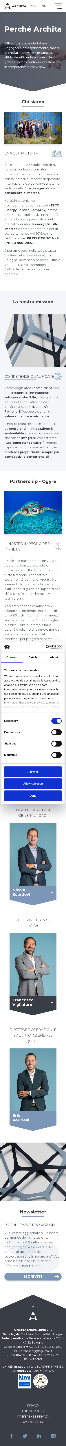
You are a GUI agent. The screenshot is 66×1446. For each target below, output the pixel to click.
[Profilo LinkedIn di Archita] (39, 1436)
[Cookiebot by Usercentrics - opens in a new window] (46, 647)
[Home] (26, 6)
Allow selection (33, 783)
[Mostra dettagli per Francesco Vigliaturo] (51, 1002)
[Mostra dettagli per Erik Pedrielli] (51, 1118)
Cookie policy (33, 1411)
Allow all (32, 771)
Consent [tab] (11, 657)
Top (33, 1306)
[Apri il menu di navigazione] (58, 6)
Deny (33, 795)
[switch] (56, 732)
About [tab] (54, 657)
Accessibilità (33, 1422)
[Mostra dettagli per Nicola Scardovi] (51, 892)
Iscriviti (33, 1276)
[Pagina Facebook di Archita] (11, 1436)
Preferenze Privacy (33, 1416)
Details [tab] (33, 657)
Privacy (33, 1405)
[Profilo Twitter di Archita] (25, 1436)
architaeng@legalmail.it (36, 1351)
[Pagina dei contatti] (53, 1436)
